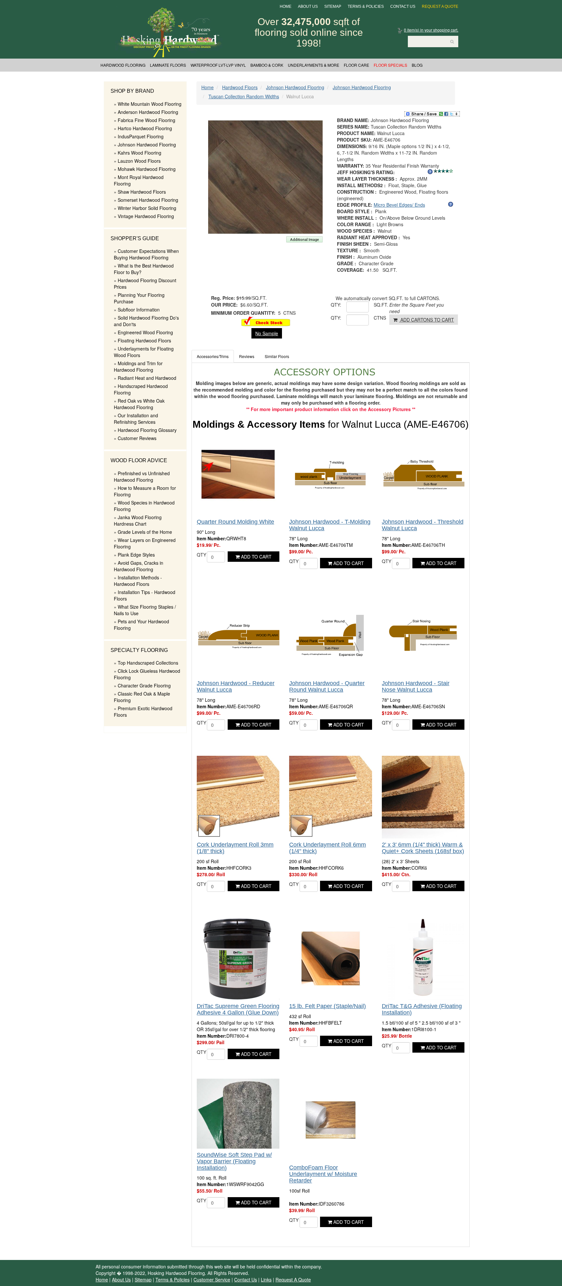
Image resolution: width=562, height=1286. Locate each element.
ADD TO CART (256, 556)
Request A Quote (440, 6)
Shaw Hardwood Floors (142, 191)
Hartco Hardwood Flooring (145, 128)
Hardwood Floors (240, 87)
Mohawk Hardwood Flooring (147, 169)
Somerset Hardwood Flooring (148, 200)
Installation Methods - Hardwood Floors (138, 580)
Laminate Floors (168, 65)
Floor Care (356, 65)
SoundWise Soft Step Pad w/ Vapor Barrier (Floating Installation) (234, 1161)
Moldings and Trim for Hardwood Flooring (138, 366)
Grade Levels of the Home (145, 532)
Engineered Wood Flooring (145, 332)
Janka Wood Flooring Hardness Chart (138, 520)
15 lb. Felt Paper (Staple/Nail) (327, 1006)
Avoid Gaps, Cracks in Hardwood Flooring (138, 566)
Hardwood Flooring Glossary (147, 430)
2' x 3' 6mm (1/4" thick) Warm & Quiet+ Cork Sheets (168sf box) (423, 847)
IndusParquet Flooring (141, 136)
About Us (308, 6)
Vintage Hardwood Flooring (146, 216)
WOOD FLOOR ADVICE (139, 460)
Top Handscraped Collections (148, 662)
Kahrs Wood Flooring (139, 152)
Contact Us (402, 6)
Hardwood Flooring (122, 65)
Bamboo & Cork (266, 65)
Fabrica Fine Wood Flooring (146, 120)
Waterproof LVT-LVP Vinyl (218, 65)
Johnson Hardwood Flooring (147, 144)
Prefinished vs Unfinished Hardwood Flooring (142, 476)
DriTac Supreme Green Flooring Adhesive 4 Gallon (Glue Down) (238, 1009)
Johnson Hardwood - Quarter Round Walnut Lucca (327, 686)
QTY (201, 554)
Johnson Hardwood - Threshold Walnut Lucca (422, 525)
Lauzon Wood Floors (139, 161)
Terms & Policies (366, 6)
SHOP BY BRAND (132, 91)
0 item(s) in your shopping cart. (431, 30)
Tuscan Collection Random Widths (243, 96)
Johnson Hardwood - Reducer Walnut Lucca (235, 686)
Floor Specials (390, 65)
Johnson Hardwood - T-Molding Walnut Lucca (329, 525)
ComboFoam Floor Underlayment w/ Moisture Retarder (323, 1174)
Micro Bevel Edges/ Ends (399, 204)
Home (285, 6)
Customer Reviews (137, 438)
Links (266, 1279)
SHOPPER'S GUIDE (135, 238)
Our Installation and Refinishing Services (136, 418)
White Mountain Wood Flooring (149, 104)
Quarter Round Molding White (235, 522)
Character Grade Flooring (144, 685)
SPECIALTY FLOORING (139, 650)
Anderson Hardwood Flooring (148, 112)
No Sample (266, 333)
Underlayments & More (313, 65)
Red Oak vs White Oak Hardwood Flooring (139, 403)
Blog (417, 65)
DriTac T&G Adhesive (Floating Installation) (422, 1009)
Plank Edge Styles (136, 554)
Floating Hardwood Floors (144, 340)
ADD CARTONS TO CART (426, 319)
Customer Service (212, 1279)
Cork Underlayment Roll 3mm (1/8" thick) (235, 847)
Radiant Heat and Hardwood (147, 378)
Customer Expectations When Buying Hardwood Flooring (146, 254)
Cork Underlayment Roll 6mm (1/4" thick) (327, 847)
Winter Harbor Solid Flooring (147, 208)
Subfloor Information (139, 309)
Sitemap (332, 6)
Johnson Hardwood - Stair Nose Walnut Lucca (415, 686)
